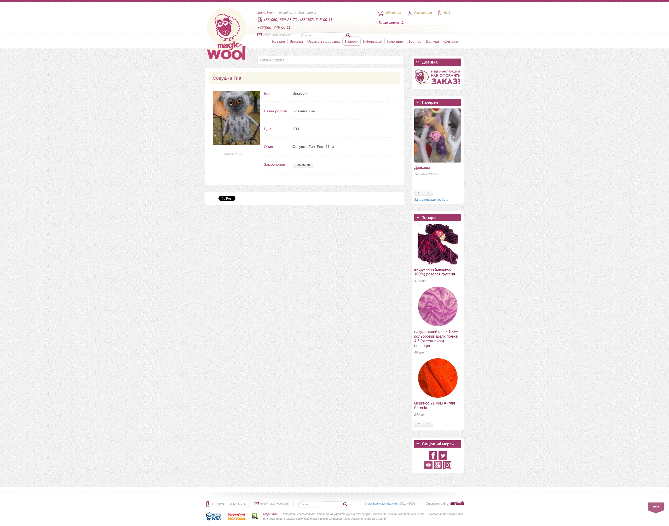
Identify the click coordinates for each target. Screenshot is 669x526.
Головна (265, 59)
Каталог (279, 41)
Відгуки (432, 41)
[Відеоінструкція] (437, 86)
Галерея (352, 41)
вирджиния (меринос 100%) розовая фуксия (434, 271)
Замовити (303, 165)
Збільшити (231, 153)
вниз (656, 506)
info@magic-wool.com (277, 34)
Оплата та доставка (324, 41)
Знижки (296, 41)
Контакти (451, 41)
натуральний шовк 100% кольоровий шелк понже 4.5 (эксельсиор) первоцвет (436, 338)
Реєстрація (423, 13)
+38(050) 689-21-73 (228, 504)
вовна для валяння (385, 503)
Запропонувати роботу (431, 199)
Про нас (414, 41)
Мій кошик (393, 13)
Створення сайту (437, 503)
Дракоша (422, 167)
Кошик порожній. (391, 23)
